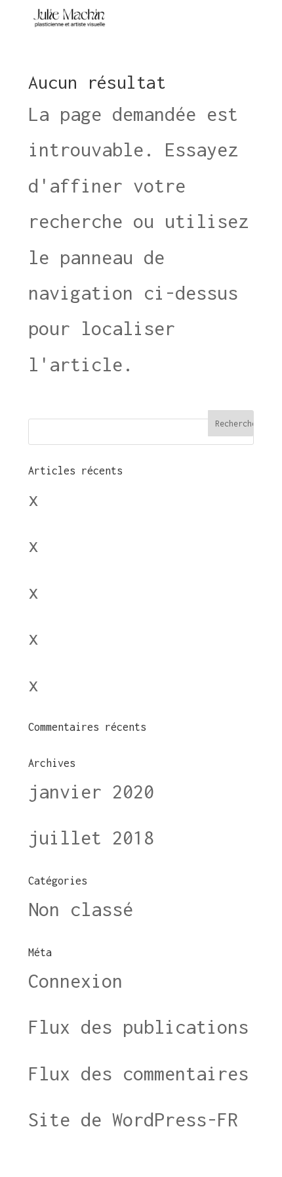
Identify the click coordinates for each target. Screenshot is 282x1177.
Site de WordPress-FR (133, 1119)
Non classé (80, 909)
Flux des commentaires (138, 1073)
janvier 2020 (91, 791)
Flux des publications (138, 1027)
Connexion (75, 981)
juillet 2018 (91, 837)
